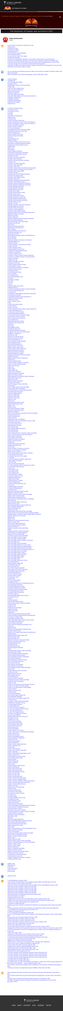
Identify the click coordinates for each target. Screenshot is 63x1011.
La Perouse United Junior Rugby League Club (19, 459)
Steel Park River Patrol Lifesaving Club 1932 (19, 951)
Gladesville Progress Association (16, 373)
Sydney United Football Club (15, 776)
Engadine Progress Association (15, 353)
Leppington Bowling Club (14, 477)
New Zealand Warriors (13, 561)
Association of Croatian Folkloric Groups (18, 145)
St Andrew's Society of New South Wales (18, 701)
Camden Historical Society (14, 247)
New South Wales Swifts (14, 558)
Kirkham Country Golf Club (14, 440)
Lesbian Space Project (13, 479)
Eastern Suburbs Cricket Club (15, 345)
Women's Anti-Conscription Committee (17, 834)
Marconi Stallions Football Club (15, 506)
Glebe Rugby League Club (14, 377)
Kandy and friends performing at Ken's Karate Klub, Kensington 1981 (25, 935)
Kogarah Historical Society (14, 445)
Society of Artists (12, 689)
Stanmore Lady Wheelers (14, 715)
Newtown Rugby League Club (15, 563)
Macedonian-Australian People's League (18, 491)
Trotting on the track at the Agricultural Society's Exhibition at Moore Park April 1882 (29, 967)
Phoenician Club (12, 604)
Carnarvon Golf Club (13, 258)
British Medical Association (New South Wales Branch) (21, 235)
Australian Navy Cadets (14, 191)
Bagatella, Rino (11, 865)
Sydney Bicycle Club (13, 727)
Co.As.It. (10, 284)
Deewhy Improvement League (15, 338)
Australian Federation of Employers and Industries (20, 169)
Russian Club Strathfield (14, 57)
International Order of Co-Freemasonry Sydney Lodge (21, 420)
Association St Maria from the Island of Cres (19, 142)
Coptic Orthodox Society (14, 301)
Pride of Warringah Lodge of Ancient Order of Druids (21, 620)
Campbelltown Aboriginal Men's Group (17, 250)
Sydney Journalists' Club (14, 745)
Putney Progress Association (15, 623)
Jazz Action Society (13, 431)
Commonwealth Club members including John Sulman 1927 (23, 909)
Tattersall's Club (12, 788)
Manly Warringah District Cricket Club (17, 502)
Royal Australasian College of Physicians (18, 653)
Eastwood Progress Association (16, 350)
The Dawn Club (12, 794)
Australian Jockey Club (13, 178)
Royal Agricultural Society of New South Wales (19, 650)
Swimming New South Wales (15, 722)
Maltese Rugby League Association (17, 497)
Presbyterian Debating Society (15, 618)
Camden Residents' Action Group (16, 249)
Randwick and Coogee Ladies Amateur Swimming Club (21, 632)
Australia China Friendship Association (17, 154)
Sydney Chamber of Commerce (16, 730)
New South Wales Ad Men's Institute (17, 538)
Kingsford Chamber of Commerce (16, 439)
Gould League (11, 385)
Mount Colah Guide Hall (14, 91)
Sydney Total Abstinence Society (16, 771)
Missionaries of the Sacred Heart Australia (18, 520)
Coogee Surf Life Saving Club (15, 298)
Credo (9, 302)
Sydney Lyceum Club (13, 754)
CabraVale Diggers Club (14, 241)
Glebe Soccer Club (12, 379)
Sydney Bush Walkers (13, 728)
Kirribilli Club (11, 442)
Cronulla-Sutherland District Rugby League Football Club (22, 309)
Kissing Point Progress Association (16, 443)
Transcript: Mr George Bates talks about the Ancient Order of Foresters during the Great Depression (33, 60)
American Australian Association (16, 125)
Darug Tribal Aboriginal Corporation (17, 330)
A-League (10, 112)
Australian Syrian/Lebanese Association (18, 200)
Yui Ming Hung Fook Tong (14, 859)
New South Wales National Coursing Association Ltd (21, 549)
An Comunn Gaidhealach (14, 128)
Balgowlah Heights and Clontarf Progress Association (21, 212)
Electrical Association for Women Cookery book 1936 (21, 918)
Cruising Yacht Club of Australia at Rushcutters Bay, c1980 (22, 917)
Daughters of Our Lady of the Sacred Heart (19, 332)
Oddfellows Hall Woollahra (14, 100)
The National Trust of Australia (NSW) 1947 (19, 960)
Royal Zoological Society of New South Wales (19, 667)
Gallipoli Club (11, 86)
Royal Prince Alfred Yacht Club (15, 661)
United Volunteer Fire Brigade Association (18, 807)
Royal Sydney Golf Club (14, 662)
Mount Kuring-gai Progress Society (16, 525)
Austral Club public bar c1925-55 (16, 895)
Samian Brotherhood (13, 676)
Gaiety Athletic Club (13, 370)
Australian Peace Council (14, 194)
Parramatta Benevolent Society (16, 590)
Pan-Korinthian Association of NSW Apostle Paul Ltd (21, 583)
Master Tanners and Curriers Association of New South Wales (23, 512)
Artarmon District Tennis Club (15, 134)
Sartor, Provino (11, 869)
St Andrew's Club (12, 699)
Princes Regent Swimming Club (16, 621)
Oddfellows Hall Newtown (14, 97)
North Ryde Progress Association (16, 567)
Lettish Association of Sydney (15, 480)
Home (14, 1005)
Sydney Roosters (12, 759)
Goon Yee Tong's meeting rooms (16, 88)
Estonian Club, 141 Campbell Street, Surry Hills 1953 (21, 923)
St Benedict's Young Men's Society (16, 702)
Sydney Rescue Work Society (15, 757)
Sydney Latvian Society (14, 748)
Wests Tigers (11, 826)
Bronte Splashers (12, 237)
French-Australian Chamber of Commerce (18, 362)
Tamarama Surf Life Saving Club (16, 787)
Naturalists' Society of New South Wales (18, 535)
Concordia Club (12, 292)
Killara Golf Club (12, 875)
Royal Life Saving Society (14, 658)
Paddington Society (13, 581)
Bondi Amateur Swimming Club (15, 227)
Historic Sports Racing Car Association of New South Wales (22, 413)
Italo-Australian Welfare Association (17, 428)
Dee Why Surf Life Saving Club (15, 336)
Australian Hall (11, 80)
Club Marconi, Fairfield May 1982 (16, 903)
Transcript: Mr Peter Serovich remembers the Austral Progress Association (26, 63)
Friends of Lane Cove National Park (17, 364)
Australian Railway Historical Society (17, 198)
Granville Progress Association (15, 391)
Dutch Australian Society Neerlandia (17, 53)
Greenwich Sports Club (13, 396)
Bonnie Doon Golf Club (13, 233)
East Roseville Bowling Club (15, 344)
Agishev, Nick (11, 863)
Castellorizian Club (12, 259)
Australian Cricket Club (13, 166)
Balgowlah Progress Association (16, 214)
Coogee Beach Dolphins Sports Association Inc (19, 296)
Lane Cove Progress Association (16, 463)
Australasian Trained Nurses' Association (18, 152)
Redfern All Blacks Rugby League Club (17, 635)
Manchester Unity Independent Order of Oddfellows (21, 499)
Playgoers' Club (12, 606)
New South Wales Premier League (16, 552)
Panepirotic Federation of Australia (16, 587)
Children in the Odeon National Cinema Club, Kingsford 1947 (23, 902)
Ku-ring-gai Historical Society (15, 454)
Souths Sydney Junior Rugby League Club (18, 698)
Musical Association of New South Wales (18, 528)
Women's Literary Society (14, 843)
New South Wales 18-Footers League (17, 537)
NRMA (9, 529)
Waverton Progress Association (15, 819)
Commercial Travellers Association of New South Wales (21, 289)
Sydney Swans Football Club (15, 770)
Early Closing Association (14, 342)
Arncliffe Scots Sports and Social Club (17, 131)
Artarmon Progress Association (15, 135)
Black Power (11, 224)
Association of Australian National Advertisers (19, 143)
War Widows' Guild (12, 816)
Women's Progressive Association (16, 848)
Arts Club (10, 137)
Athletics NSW (11, 146)
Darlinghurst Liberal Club (14, 328)
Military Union (11, 518)
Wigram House (11, 103)
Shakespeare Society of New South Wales (18, 679)
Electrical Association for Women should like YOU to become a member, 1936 (27, 921)
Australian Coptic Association (15, 164)
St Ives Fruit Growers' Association (16, 707)
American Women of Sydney (15, 126)
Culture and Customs (26, 16)
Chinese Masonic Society (14, 266)
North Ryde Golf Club (13, 566)
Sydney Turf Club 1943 (14, 774)
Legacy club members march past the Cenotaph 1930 (21, 938)
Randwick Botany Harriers (14, 630)
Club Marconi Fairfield (13, 50)
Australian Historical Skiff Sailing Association (19, 174)
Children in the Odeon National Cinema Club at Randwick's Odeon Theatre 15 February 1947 (31, 900)
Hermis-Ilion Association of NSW (16, 408)
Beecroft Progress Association (15, 220)
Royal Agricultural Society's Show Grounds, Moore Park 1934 (23, 949)
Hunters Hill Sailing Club (14, 416)
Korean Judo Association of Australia (17, 449)
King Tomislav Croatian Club (15, 437)
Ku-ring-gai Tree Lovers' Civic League (17, 56)
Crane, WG (10, 866)
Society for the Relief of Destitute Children (18, 685)
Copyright (27, 1005)
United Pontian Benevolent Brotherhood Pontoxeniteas (21, 805)
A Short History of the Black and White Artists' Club (20, 45)
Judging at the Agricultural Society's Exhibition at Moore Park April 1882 (26, 934)
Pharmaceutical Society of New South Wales (19, 603)
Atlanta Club (11, 148)
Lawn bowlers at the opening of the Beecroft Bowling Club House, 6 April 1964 (27, 937)
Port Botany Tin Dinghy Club (15, 617)
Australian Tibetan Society (14, 201)
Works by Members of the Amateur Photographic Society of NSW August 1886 (27, 74)
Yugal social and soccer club (15, 856)
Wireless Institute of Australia (15, 829)
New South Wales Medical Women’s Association (20, 548)
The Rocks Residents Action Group (16, 797)
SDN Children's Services (14, 675)
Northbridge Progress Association (16, 571)
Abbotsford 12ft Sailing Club (15, 115)
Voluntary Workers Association (15, 813)
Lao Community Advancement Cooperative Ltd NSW (21, 465)
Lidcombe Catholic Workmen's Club (17, 483)
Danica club (11, 325)
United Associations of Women (15, 803)
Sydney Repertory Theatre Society (16, 756)
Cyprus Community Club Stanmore (16, 318)
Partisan (10, 598)
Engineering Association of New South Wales (19, 354)
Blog (34, 1005)
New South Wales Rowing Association (17, 554)
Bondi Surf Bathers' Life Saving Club (17, 230)
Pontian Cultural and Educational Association (19, 613)
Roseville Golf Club (12, 644)
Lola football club (12, 489)
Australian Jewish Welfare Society (16, 177)
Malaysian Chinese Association (15, 492)
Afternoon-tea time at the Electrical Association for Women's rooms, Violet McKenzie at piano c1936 (33, 885)
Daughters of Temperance (14, 333)
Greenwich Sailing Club (13, 394)
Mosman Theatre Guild (13, 522)
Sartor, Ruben (11, 871)
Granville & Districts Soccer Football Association (20, 390)
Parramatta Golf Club (13, 594)
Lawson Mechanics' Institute (15, 474)
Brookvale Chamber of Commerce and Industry (20, 240)
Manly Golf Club (12, 500)
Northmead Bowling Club (14, 572)
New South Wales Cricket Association (17, 543)
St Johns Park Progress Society (16, 712)
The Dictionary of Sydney (8, 16)
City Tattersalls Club (13, 275)
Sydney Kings (11, 747)
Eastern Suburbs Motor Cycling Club (17, 348)
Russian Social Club (13, 672)
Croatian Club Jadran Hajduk (15, 304)
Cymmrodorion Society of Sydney (16, 316)
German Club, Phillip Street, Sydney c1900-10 (19, 924)
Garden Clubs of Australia (14, 371)
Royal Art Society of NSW (14, 652)
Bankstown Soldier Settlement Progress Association (21, 218)
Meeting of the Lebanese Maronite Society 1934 (20, 940)
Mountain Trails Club (13, 526)
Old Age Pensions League (14, 575)
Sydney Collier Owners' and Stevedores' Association (21, 731)
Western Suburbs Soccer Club (15, 825)
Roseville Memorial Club (14, 646)
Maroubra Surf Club (13, 509)
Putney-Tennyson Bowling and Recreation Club (19, 624)
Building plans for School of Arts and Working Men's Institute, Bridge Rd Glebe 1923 (29, 898)
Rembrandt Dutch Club (13, 636)
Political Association (13, 610)
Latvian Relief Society (13, 469)
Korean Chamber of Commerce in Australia (18, 448)
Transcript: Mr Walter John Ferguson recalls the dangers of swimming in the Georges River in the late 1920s (35, 65)
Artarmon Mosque (12, 79)
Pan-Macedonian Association (15, 584)
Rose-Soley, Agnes (12, 868)
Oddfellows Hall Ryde (13, 99)
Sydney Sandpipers (13, 762)
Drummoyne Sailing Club (14, 339)
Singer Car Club (12, 682)
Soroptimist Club (12, 692)
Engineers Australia (12, 356)
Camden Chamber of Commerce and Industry (19, 244)
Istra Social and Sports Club (15, 423)
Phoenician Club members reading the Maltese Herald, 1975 (23, 946)
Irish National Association (14, 54)
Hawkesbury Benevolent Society (16, 402)
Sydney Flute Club (12, 739)
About (19, 1005)
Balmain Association (13, 215)
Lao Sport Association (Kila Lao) (16, 466)
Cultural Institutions (37, 16)
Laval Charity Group (13, 471)
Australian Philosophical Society (16, 195)
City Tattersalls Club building (15, 82)
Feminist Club (11, 359)
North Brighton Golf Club (14, 564)
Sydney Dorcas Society (14, 734)
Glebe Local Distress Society (15, 374)
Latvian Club (11, 468)
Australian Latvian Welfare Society (16, 181)
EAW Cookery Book (13, 73)
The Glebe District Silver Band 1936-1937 (18, 958)
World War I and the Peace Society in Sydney (19, 66)
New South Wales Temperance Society (17, 560)
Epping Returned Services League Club (18, 358)
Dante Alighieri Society (13, 327)
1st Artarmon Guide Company (15, 108)
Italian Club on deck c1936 (14, 932)
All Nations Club (12, 119)
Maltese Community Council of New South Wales (20, 494)
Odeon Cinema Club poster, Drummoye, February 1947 (21, 944)
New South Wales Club (13, 541)
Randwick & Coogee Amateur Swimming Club (19, 629)
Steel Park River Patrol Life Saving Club (18, 716)
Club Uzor (10, 282)
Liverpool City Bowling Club (15, 488)
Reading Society (12, 633)
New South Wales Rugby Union (15, 557)
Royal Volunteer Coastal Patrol (15, 666)
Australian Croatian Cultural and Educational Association (22, 168)
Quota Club (11, 626)
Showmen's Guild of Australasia (16, 681)
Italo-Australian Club (13, 427)
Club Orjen (10, 281)
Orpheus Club (11, 578)
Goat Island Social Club (14, 382)
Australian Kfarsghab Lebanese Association (19, 180)
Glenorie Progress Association (15, 381)
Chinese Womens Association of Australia (18, 267)
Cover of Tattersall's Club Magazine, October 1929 (20, 912)
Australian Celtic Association (15, 158)
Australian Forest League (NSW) (16, 171)
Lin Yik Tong (11, 485)
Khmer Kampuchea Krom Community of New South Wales (22, 433)
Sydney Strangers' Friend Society (16, 765)
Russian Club (11, 669)
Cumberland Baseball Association (16, 313)
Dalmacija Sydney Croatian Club (16, 322)
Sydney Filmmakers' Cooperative (16, 738)
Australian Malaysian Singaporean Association (19, 184)
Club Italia (10, 278)
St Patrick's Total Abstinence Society (17, 713)
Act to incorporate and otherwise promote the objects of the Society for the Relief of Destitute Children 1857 (35, 71)
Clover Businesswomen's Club (15, 276)
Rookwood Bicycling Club (14, 643)
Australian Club (11, 161)
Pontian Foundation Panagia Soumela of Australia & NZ (21, 615)
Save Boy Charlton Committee (15, 678)
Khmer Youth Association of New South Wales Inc (20, 434)
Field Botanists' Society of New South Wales (19, 85)
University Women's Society (15, 808)
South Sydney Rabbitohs (14, 693)
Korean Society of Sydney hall (15, 89)
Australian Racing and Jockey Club (16, 197)
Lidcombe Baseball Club (14, 482)
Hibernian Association (13, 411)
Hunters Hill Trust (12, 417)
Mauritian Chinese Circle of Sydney (16, 515)
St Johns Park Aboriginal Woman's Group (18, 708)
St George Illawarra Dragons (15, 704)
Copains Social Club (13, 299)
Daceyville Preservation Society (16, 321)
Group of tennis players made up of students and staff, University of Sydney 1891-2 (29, 926)
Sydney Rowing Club (13, 761)
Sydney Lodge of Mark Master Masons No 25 (19, 753)
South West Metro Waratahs (15, 696)
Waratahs (10, 817)
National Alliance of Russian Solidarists (17, 532)
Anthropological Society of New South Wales (19, 129)
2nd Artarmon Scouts (13, 111)
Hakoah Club (11, 400)
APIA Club (10, 114)
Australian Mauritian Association (16, 187)
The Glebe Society (12, 796)
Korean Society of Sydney (14, 451)
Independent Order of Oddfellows (16, 419)
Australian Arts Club (13, 48)
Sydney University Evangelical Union (17, 779)
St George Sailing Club (13, 705)
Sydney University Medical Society (16, 784)
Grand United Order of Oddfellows (16, 388)
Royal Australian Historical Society (16, 655)
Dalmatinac (11, 324)
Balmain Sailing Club (13, 217)
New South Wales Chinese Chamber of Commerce (20, 540)
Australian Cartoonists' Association (16, 157)
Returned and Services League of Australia (18, 639)
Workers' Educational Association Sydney (18, 851)
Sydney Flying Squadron (14, 741)
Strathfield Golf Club (13, 718)
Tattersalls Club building (14, 102)
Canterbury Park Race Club (15, 253)
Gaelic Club (11, 367)
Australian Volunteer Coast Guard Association (19, 204)
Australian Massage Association (16, 186)
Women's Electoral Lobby (14, 839)
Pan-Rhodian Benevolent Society (16, 586)
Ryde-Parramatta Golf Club (15, 673)
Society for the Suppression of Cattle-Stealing (19, 687)
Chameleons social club (14, 263)
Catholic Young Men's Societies (16, 261)
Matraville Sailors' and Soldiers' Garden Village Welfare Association (24, 514)
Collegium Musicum (13, 51)
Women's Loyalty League (14, 845)
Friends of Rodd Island (13, 365)
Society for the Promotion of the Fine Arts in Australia (21, 684)
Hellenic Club (11, 405)
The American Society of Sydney (16, 793)
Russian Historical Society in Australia (17, 670)
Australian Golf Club (13, 172)
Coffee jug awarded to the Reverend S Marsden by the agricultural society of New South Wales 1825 (33, 908)
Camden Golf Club (12, 246)
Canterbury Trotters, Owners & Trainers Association (21, 255)
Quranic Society (12, 627)
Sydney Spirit (11, 764)
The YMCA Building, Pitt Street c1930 (17, 880)
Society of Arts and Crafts (14, 690)
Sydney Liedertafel (12, 751)
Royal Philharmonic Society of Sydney (17, 659)
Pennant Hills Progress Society (15, 601)
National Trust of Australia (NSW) (16, 534)
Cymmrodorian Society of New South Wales (19, 315)
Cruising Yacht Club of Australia (16, 312)
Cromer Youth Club (12, 307)
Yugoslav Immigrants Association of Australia (19, 857)
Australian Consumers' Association (16, 163)
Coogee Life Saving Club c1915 (16, 911)
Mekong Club (11, 517)
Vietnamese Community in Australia (17, 810)
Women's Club (11, 837)
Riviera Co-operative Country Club (16, 641)
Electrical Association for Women (16, 351)
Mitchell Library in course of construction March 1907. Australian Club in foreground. (29, 941)
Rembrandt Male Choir (13, 638)
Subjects (17, 16)
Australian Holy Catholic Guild (15, 175)
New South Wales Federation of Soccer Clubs (19, 544)
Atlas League (11, 149)
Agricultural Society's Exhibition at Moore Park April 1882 (22, 886)
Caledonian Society (13, 243)
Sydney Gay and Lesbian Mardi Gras (17, 744)
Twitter (48, 1005)
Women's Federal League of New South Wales (19, 840)
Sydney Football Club (13, 742)
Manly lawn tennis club (13, 503)
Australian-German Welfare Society (16, 210)
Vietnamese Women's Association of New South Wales (21, 811)
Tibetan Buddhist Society (14, 800)
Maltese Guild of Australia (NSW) (16, 495)
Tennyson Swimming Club (14, 790)
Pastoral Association (13, 600)
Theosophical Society (13, 799)
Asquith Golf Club (12, 140)
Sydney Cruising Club (13, 733)
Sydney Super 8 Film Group (15, 768)
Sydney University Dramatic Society (17, 777)
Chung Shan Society (13, 270)
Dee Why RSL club (12, 335)
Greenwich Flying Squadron (15, 393)
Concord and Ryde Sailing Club (16, 290)
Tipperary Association (13, 802)
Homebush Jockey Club (14, 414)
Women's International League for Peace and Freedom (21, 842)
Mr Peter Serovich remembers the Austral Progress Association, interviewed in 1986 (29, 978)
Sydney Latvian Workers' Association (17, 750)
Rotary (9, 649)
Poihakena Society (12, 609)
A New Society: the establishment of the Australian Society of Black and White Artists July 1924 (32, 882)
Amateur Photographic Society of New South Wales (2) (21, 123)
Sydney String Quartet (13, 767)
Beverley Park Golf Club (14, 223)
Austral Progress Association (15, 151)
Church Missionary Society (14, 272)
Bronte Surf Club (12, 238)
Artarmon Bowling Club (13, 132)
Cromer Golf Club (12, 305)
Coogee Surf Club (12, 83)
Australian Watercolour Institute (16, 206)
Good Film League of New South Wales (17, 384)
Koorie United (11, 446)
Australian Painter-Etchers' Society (16, 192)
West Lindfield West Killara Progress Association (20, 820)
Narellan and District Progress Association (18, 531)
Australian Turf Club (13, 203)
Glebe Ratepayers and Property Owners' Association (21, 376)
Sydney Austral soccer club (15, 725)
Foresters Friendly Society (14, 361)
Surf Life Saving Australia (14, 721)
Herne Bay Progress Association (16, 410)
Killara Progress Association (15, 436)
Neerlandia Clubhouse (13, 92)
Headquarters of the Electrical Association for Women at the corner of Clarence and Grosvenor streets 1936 (35, 928)
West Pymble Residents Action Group (17, 823)
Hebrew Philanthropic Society (15, 404)
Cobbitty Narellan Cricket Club (15, 286)
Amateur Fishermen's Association (16, 120)
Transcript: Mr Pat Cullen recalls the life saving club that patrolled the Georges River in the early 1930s (33, 62)
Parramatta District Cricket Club (16, 592)
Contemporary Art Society (14, 295)
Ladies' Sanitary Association (15, 460)
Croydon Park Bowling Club (15, 310)
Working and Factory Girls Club (15, 852)
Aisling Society (11, 47)
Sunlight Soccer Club (13, 719)
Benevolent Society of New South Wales (18, 221)
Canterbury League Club (14, 252)
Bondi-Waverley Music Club (15, 232)
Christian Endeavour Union (14, 269)
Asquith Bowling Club (13, 138)
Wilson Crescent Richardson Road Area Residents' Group (22, 828)
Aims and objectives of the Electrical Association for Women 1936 (24, 894)
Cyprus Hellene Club (13, 319)
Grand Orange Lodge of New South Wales (18, 387)
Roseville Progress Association (15, 647)
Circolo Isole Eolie (12, 273)
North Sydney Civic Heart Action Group (18, 569)
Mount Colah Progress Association (16, 523)
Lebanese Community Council (15, 476)
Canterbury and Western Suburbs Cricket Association (21, 256)
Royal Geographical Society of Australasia (18, 656)
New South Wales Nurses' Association (17, 551)
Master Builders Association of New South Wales (20, 511)
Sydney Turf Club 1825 (14, 773)
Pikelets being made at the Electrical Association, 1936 (21, 947)
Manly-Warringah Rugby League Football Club (19, 505)
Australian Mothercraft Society (15, 189)
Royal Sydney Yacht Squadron (15, 664)
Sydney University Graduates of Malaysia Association (21, 780)
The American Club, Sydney (15, 791)
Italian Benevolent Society (14, 425)
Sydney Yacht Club (13, 785)
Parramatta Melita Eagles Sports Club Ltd (18, 595)
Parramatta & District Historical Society (17, 589)
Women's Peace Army (13, 846)
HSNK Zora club (12, 399)
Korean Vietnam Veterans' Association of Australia (20, 453)
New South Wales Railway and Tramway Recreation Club (22, 96)
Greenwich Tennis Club (13, 397)
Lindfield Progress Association (15, 486)
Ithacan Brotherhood (13, 430)
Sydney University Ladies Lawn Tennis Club (19, 782)
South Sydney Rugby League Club (16, 695)
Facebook (41, 1005)
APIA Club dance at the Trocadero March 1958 (19, 883)
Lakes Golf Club (12, 462)
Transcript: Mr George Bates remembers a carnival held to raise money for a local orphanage (31, 59)
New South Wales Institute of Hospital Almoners (20, 546)
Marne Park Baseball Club (14, 508)
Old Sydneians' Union (13, 577)
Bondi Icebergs (12, 229)
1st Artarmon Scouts (13, 109)
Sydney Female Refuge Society (16, 736)
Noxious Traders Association (15, 574)
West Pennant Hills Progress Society (17, 822)
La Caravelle (11, 457)
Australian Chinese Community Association (18, 160)
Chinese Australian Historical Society (17, 264)
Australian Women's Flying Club (16, 207)
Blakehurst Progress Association (16, 226)
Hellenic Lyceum (12, 407)
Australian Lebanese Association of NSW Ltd (19, 183)
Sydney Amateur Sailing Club (15, 724)
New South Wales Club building (16, 94)
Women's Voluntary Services (15, 849)
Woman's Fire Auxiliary (13, 831)
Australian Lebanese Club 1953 (16, 897)
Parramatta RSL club (13, 597)
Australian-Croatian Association (16, 209)
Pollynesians (11, 612)
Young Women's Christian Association (17, 854)
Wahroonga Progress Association (16, 814)
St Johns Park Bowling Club (15, 710)
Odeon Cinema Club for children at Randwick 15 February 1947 (24, 943)
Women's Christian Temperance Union (17, 836)
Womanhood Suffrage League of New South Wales (20, 833)
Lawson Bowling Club (13, 472)
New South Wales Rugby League (16, 555)
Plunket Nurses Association (15, 607)
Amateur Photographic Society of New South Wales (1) (21, 122)
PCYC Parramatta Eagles (14, 580)
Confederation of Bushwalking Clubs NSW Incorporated (22, 293)
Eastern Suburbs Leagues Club (15, 347)
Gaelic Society (11, 368)
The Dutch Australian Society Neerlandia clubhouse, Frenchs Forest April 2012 (27, 952)
